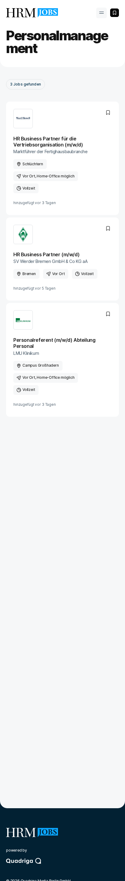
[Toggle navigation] (101, 13)
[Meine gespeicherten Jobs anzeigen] (114, 12)
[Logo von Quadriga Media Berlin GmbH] (62, 866)
